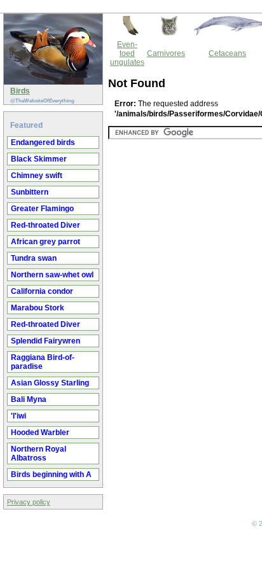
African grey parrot (45, 241)
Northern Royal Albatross (38, 453)
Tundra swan (34, 258)
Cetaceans (227, 53)
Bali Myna (28, 399)
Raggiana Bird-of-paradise (42, 362)
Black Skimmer (39, 159)
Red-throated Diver (45, 225)
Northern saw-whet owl (52, 274)
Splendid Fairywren (45, 340)
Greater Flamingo (42, 208)
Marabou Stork (37, 307)
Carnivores (166, 53)
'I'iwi (18, 416)
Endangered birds (43, 142)
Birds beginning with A (51, 474)
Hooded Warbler (40, 432)
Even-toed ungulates (127, 53)
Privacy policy (28, 502)
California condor (42, 291)
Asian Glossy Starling (50, 382)
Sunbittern (29, 192)
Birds (20, 91)
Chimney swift (36, 175)
